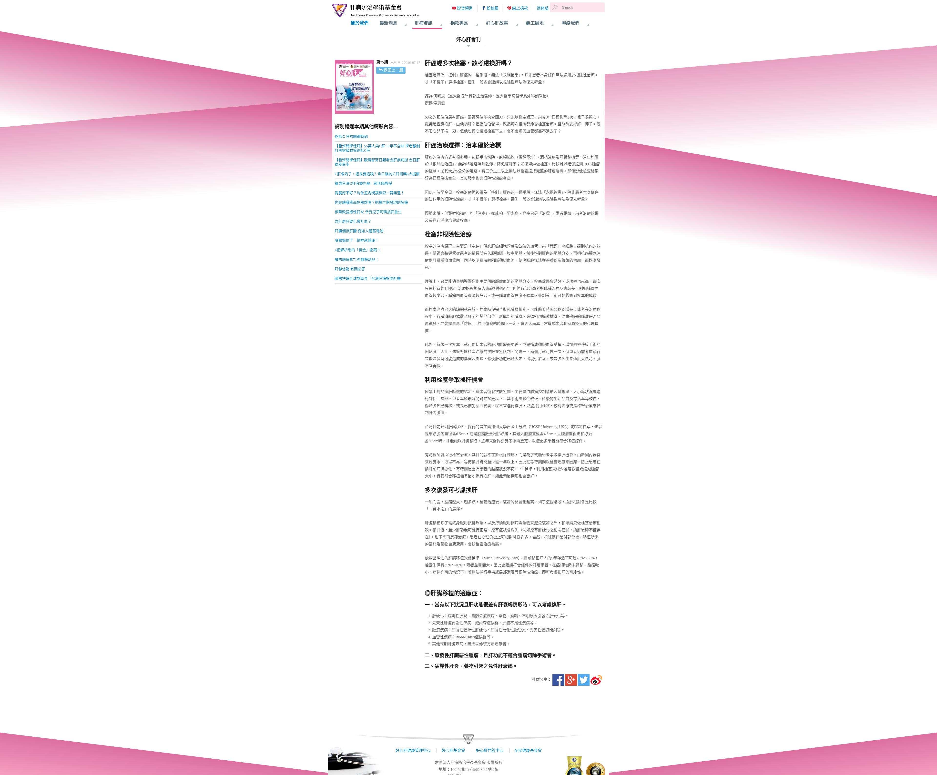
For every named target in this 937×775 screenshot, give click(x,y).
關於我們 (359, 23)
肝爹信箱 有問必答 (350, 269)
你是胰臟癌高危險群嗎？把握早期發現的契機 (371, 202)
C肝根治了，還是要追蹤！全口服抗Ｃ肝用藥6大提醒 (377, 174)
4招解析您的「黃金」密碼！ (358, 250)
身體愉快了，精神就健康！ (357, 240)
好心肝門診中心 (489, 750)
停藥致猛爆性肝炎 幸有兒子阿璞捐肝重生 (368, 212)
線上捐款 (520, 8)
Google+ (571, 680)
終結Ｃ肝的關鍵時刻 (351, 137)
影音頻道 (465, 8)
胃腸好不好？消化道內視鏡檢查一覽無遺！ (369, 193)
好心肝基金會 (453, 750)
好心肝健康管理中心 (413, 750)
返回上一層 (393, 70)
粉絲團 (492, 8)
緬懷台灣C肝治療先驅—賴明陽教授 (363, 183)
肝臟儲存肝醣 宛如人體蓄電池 (359, 231)
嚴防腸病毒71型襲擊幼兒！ (357, 260)
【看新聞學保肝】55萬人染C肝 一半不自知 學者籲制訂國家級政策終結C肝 (377, 148)
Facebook (558, 680)
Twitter (584, 680)
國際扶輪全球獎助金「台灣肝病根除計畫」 (369, 279)
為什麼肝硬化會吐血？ (353, 221)
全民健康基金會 (528, 750)
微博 (596, 680)
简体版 (543, 8)
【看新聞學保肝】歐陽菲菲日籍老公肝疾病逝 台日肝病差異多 (377, 162)
